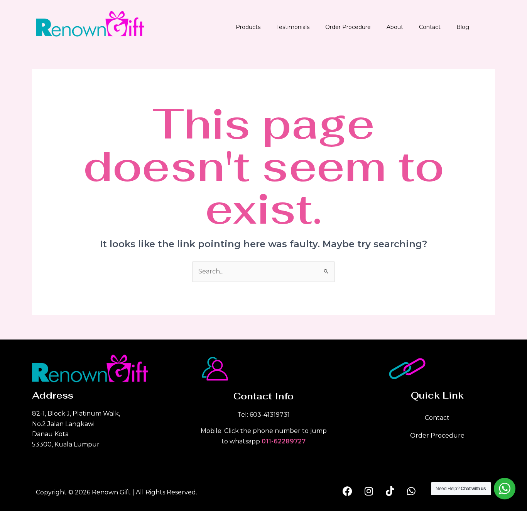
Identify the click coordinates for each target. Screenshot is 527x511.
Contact (430, 27)
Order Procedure (348, 27)
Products (248, 27)
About (395, 27)
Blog (462, 27)
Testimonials (292, 27)
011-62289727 (284, 441)
